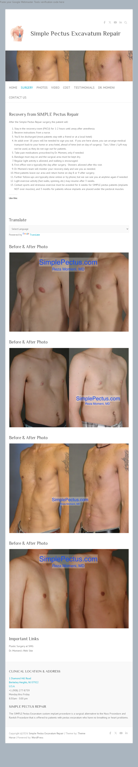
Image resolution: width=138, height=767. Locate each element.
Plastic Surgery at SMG (21, 646)
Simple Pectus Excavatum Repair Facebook (104, 23)
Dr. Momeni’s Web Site (21, 650)
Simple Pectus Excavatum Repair (76, 33)
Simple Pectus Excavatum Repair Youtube (115, 23)
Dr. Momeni (106, 88)
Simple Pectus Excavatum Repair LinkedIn (120, 23)
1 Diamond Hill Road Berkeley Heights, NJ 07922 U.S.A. (24, 682)
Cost (66, 88)
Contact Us (17, 97)
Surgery (27, 88)
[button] (69, 292)
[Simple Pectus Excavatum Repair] (69, 52)
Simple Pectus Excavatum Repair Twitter (109, 23)
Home (13, 88)
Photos (42, 88)
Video (55, 88)
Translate (35, 234)
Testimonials (84, 88)
